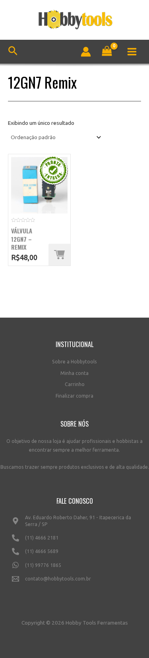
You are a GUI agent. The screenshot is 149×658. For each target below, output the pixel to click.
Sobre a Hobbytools (74, 361)
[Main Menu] (132, 51)
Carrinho (75, 384)
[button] (59, 255)
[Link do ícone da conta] (86, 52)
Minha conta (74, 373)
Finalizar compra (74, 395)
